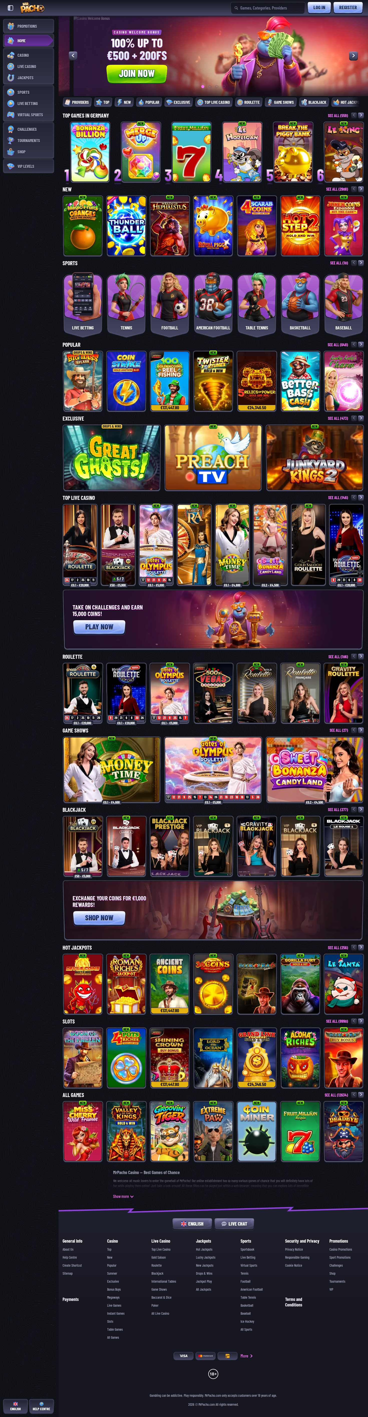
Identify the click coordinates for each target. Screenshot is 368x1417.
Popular (71, 344)
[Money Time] (232, 545)
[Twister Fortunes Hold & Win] (213, 381)
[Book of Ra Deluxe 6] (257, 984)
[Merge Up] (141, 152)
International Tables (163, 1281)
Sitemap (68, 1273)
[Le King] (343, 152)
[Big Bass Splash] (83, 381)
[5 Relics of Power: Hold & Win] (257, 381)
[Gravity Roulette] (343, 693)
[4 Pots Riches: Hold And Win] (126, 1057)
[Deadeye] (343, 1131)
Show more (121, 1196)
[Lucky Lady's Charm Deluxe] (343, 381)
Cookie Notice (293, 1265)
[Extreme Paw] (213, 1131)
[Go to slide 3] (216, 86)
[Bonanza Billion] (90, 152)
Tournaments (337, 1281)
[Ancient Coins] (169, 984)
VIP (331, 1289)
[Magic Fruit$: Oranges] (83, 225)
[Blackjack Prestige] (169, 846)
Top (109, 1249)
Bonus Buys (114, 1289)
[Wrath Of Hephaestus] (169, 225)
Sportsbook (247, 1249)
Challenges (336, 1265)
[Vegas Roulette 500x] (213, 693)
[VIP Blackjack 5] (300, 846)
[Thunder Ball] (126, 225)
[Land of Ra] (194, 545)
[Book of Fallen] (83, 1057)
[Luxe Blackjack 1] (126, 846)
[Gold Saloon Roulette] (308, 545)
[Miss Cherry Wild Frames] (83, 1131)
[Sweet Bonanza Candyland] (270, 545)
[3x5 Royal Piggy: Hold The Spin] (213, 225)
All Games (73, 1095)
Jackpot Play (204, 1281)
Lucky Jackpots (205, 1257)
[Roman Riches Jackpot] (126, 984)
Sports (70, 263)
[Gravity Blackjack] (257, 846)
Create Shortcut (72, 1265)
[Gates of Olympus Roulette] (156, 545)
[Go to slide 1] (202, 86)
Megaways (113, 1297)
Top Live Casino (79, 498)
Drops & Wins (204, 1273)
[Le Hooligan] (242, 152)
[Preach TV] (213, 458)
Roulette (73, 656)
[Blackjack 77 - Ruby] (118, 545)
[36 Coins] (213, 984)
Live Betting (248, 1257)
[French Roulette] (300, 693)
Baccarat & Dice (161, 1297)
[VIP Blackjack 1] (213, 846)
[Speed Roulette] (80, 545)
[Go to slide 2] (209, 86)
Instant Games (115, 1313)
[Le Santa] (343, 984)
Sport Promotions (339, 1257)
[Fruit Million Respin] (300, 1131)
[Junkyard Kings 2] (315, 458)
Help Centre (70, 1257)
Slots (69, 1021)
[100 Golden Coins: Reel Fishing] (169, 381)
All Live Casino (160, 1313)
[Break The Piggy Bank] (293, 152)
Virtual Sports (249, 1265)
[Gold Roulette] (257, 693)
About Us (68, 1249)
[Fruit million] (191, 152)
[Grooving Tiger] (169, 1131)
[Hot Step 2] (300, 225)
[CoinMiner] (257, 1131)
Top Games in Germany (86, 115)
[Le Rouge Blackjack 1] (343, 846)
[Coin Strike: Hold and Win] (126, 381)
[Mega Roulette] (346, 545)
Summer (112, 1273)
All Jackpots (203, 1289)
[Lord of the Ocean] (213, 1057)
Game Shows (75, 730)
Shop (332, 1273)
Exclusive (73, 418)
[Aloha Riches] (300, 1057)
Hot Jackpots (77, 947)
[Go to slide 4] (223, 86)
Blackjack (74, 810)
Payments (71, 1299)
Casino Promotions (340, 1249)
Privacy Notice (294, 1249)
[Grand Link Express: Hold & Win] (257, 1057)
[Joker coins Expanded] (343, 225)
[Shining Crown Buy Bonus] (169, 1057)
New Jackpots (204, 1265)
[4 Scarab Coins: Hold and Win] (257, 225)
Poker (154, 1305)
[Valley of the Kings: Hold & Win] (126, 1131)
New (67, 189)
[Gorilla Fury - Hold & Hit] (300, 984)
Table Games (115, 1329)
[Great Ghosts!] (112, 458)
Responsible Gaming (297, 1257)
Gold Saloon (158, 1257)
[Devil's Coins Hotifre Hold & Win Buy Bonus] (83, 984)
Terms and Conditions (293, 1302)
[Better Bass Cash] (300, 381)
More (244, 1355)
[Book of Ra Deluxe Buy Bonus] (343, 1057)
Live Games (114, 1305)
